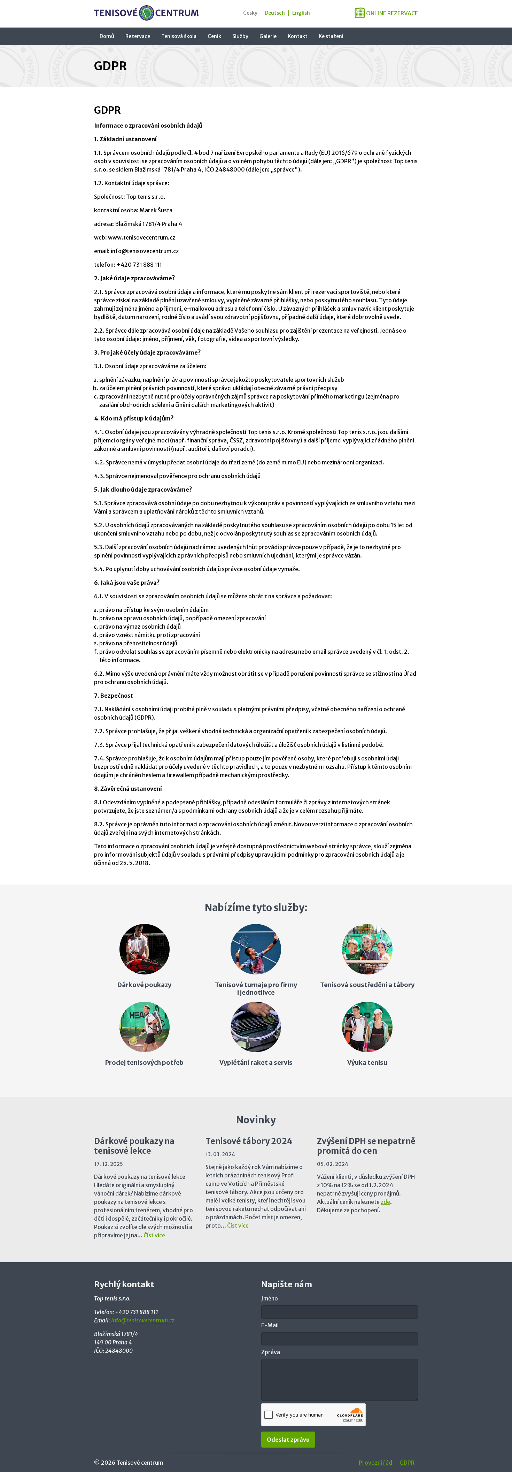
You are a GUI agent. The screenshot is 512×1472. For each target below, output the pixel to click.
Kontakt (298, 36)
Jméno (269, 1298)
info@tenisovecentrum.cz (142, 1320)
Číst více (154, 1235)
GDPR (406, 1462)
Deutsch (275, 13)
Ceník (214, 36)
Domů (107, 36)
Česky (250, 13)
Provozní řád (375, 1462)
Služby (240, 36)
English (301, 13)
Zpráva (270, 1352)
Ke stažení (331, 36)
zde (385, 1201)
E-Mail (270, 1325)
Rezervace (137, 36)
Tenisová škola (178, 36)
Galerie (268, 36)
